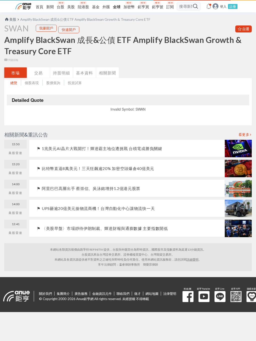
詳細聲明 (192, 259)
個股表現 (32, 83)
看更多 (244, 134)
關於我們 (45, 294)
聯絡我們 (123, 294)
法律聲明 (169, 294)
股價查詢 (53, 83)
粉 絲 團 (188, 296)
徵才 (137, 294)
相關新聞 (107, 72)
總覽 (13, 83)
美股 (12, 19)
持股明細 (61, 72)
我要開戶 (46, 28)
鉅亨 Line (220, 296)
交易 (38, 72)
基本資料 (84, 72)
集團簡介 (63, 294)
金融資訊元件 (102, 294)
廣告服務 (81, 294)
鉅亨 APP (236, 296)
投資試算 (75, 83)
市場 (15, 72)
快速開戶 (69, 29)
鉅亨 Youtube (204, 296)
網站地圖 (152, 294)
